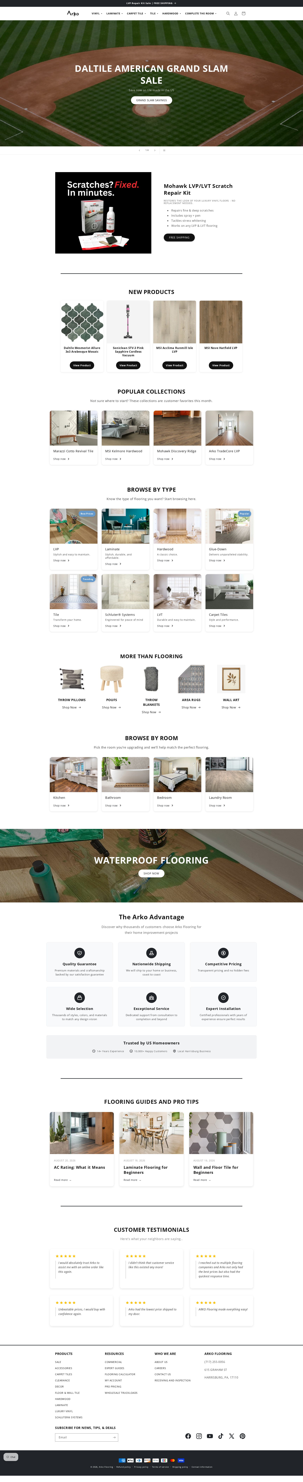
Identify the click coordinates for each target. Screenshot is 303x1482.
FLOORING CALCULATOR (120, 1374)
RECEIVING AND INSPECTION (173, 1380)
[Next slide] (155, 150)
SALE (58, 1362)
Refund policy (123, 1467)
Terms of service (160, 1467)
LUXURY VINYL (64, 1411)
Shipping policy (180, 1467)
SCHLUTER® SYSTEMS (68, 1417)
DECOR (59, 1386)
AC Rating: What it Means (79, 1167)
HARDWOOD (170, 13)
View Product (82, 365)
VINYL (96, 13)
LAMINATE (113, 13)
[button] (228, 13)
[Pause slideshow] (163, 150)
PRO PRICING (113, 1386)
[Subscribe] (114, 1437)
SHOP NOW (151, 873)
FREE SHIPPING (179, 237)
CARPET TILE (135, 13)
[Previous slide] (139, 150)
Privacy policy (141, 1467)
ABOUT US (161, 1362)
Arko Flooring (106, 1467)
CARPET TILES (63, 1374)
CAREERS (160, 1368)
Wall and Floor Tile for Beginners (215, 1170)
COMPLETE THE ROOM (199, 13)
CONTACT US (163, 1374)
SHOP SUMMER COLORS (95, 97)
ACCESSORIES (63, 1368)
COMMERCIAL (113, 1362)
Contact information (202, 1467)
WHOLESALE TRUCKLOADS (121, 1392)
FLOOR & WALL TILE (67, 1392)
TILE (153, 13)
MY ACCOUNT (113, 1380)
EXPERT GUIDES (114, 1368)
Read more (63, 1180)
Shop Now (69, 707)
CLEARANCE (62, 1380)
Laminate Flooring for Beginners (146, 1170)
